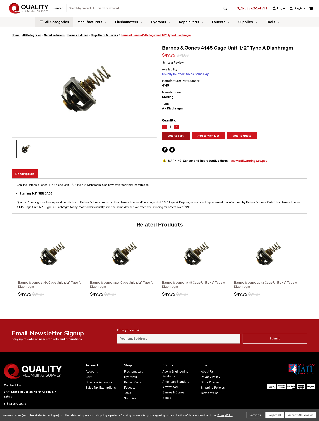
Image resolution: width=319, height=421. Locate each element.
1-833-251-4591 (253, 8)
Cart (89, 377)
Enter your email (128, 330)
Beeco (166, 398)
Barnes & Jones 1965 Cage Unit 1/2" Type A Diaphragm (49, 284)
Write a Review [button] (173, 62)
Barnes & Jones (173, 392)
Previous (15, 260)
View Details (51, 255)
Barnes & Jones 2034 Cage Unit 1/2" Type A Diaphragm (265, 284)
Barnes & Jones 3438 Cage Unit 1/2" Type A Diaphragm (193, 284)
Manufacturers (90, 22)
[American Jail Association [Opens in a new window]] (286, 369)
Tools (271, 22)
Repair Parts (189, 22)
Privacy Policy (210, 377)
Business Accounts (99, 382)
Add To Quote (242, 135)
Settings (255, 415)
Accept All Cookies (300, 415)
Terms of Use (209, 393)
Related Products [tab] (159, 224)
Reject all (274, 415)
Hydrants (159, 22)
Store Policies (210, 382)
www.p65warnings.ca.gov (249, 161)
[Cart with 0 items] (311, 8)
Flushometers (127, 22)
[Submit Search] (227, 8)
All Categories (56, 22)
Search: (59, 8)
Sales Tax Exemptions (101, 387)
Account (91, 371)
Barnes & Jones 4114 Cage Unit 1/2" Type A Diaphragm (121, 284)
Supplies (245, 22)
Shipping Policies (213, 387)
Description (24, 174)
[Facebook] (165, 150)
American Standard (175, 381)
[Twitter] (172, 150)
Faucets (219, 22)
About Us (207, 371)
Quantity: (169, 120)
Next (304, 260)
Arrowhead (170, 387)
